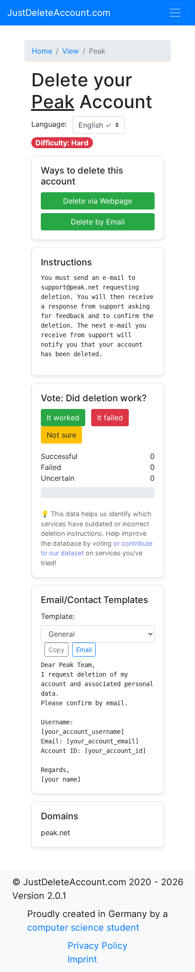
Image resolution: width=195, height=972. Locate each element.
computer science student (83, 927)
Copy (56, 649)
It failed (110, 417)
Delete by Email (98, 221)
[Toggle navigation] (175, 13)
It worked (63, 417)
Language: (49, 124)
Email (84, 649)
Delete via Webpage (97, 200)
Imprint (82, 959)
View (70, 50)
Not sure (61, 434)
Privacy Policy (97, 945)
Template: (57, 616)
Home (42, 50)
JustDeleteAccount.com (58, 12)
